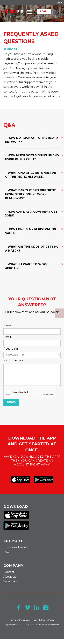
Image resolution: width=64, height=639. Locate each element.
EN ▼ (59, 2)
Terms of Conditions (20, 620)
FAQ (6, 552)
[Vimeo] (27, 607)
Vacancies (10, 581)
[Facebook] (18, 607)
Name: (7, 325)
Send (11, 402)
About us (9, 576)
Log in (43, 11)
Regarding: (10, 348)
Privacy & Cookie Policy (42, 620)
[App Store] (20, 479)
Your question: (13, 360)
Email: (7, 337)
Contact (8, 572)
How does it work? (16, 547)
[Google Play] (43, 479)
